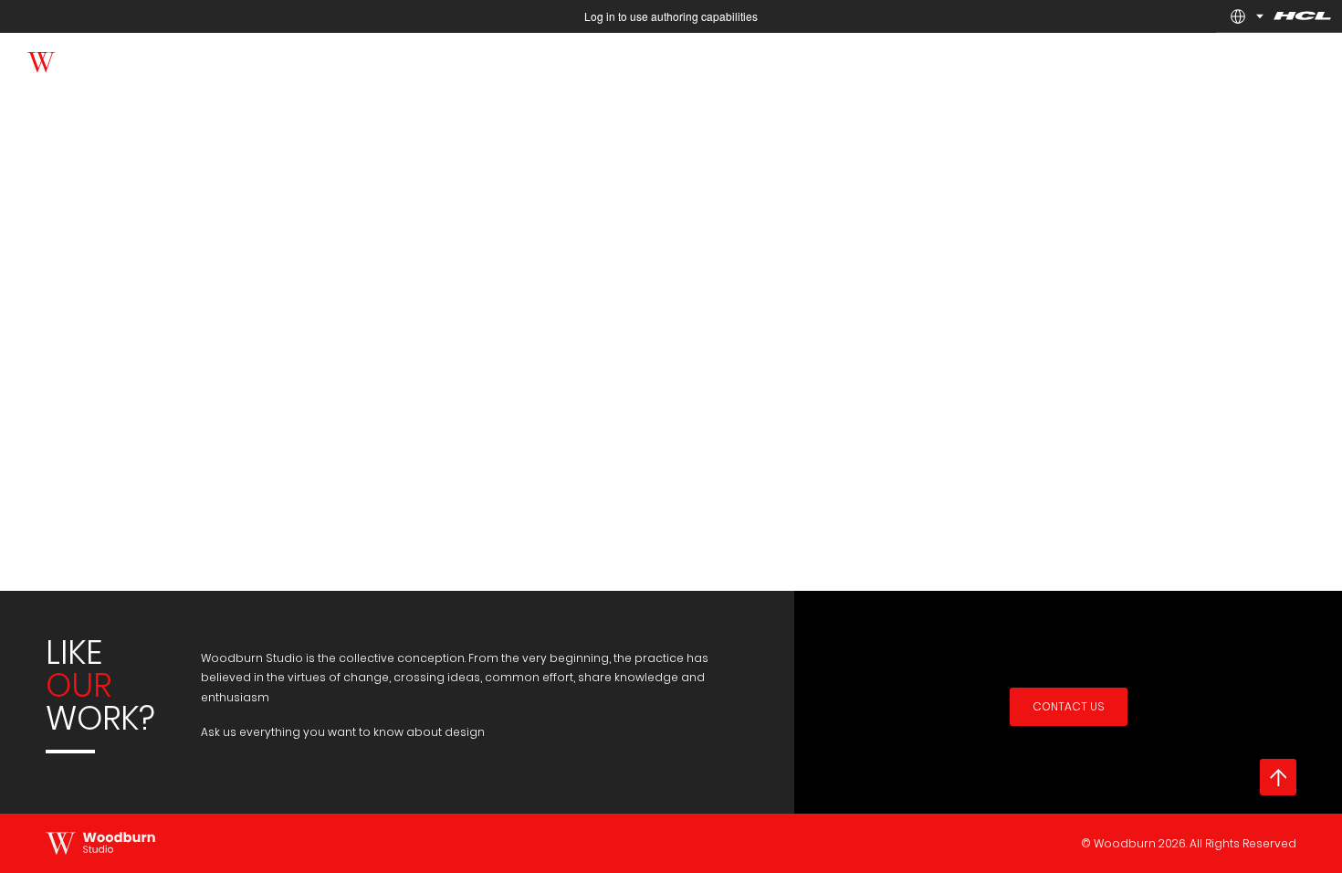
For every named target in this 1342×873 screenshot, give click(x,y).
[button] (1238, 16)
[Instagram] (267, 59)
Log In (1288, 60)
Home (715, 60)
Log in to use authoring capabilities (671, 16)
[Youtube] (230, 59)
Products (892, 60)
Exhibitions (800, 60)
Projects (978, 60)
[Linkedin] (194, 59)
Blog (1051, 60)
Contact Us (1069, 706)
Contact (1124, 60)
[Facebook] (157, 59)
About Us (1209, 60)
